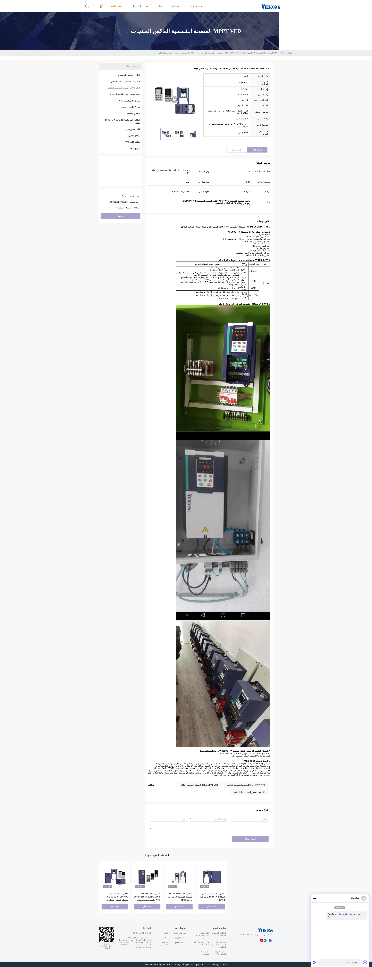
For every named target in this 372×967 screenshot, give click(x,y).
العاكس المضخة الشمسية (129, 75)
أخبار (166, 933)
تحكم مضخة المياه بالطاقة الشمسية (125, 94)
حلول (147, 6)
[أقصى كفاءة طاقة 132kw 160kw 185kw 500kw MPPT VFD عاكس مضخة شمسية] (147, 872)
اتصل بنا (137, 6)
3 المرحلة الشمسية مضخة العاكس (125, 81)
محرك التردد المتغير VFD (129, 101)
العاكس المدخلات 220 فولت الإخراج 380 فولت (122, 121)
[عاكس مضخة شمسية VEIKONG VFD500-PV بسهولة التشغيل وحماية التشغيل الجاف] (115, 872)
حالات (165, 937)
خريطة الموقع (181, 942)
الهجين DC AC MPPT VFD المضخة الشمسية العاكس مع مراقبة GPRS (180, 896)
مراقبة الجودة (181, 937)
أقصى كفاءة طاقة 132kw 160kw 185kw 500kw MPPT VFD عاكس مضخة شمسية (147, 896)
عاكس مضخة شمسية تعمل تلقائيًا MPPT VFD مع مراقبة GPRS (212, 896)
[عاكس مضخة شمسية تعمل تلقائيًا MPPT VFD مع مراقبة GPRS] (211, 872)
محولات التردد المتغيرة (130, 107)
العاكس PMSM (133, 113)
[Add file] (365, 962)
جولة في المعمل (179, 933)
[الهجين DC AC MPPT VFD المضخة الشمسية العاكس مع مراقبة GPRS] (179, 872)
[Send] (314, 962)
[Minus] (314, 898)
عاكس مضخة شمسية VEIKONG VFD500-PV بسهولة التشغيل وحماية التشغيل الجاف (117, 897)
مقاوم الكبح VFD (132, 142)
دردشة (121, 216)
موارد (159, 6)
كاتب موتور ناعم (133, 129)
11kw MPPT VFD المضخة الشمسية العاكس (246, 785)
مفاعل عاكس (134, 135)
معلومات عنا (195, 6)
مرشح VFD (135, 148)
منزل (289, 52)
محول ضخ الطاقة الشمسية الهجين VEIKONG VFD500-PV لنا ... (242, 753)
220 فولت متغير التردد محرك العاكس (249, 792)
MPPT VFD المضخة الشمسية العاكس (266, 52)
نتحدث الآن (116, 6)
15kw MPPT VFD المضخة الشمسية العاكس (199, 785)
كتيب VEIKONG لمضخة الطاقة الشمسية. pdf (250, 756)
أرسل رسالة (250, 839)
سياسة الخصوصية (163, 943)
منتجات (175, 6)
